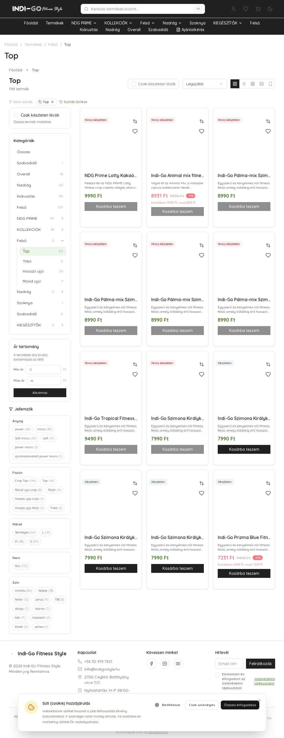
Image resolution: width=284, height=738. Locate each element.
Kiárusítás (89, 29)
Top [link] (35, 69)
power (23, 429)
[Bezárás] (259, 700)
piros (42, 599)
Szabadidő (158, 29)
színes (41, 627)
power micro (26, 447)
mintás (23, 591)
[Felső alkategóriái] (62, 241)
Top (46, 102)
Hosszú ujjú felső (29, 508)
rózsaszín (41, 617)
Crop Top (25, 481)
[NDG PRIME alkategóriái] (62, 218)
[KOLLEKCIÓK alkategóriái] (62, 229)
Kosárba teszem (244, 449)
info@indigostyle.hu (102, 669)
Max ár (19, 380)
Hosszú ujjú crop (29, 499)
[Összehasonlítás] (135, 121)
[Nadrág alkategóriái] (62, 292)
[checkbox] (133, 84)
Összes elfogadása (240, 705)
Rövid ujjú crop (28, 490)
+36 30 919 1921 (98, 661)
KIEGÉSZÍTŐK (225, 23)
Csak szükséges (202, 705)
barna (42, 609)
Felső (145, 23)
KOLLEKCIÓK (116, 23)
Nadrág (170, 23)
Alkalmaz (39, 393)
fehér (22, 599)
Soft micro (25, 438)
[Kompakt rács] (252, 83)
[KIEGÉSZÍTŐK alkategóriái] (62, 325)
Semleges (25, 532)
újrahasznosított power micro (38, 456)
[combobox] (204, 84)
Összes (23, 151)
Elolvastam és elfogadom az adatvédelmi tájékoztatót (248, 681)
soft (48, 438)
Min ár (19, 369)
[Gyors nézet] (135, 154)
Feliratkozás (260, 663)
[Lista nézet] (243, 83)
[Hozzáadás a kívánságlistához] (135, 131)
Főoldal (31, 23)
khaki (21, 627)
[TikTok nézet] (270, 83)
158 (59, 599)
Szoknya (198, 23)
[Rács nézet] (234, 83)
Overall (134, 29)
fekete (46, 591)
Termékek (55, 23)
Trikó (56, 508)
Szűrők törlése (75, 102)
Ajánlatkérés (193, 29)
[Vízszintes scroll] (261, 83)
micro (44, 429)
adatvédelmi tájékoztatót (264, 681)
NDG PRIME (82, 23)
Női (21, 566)
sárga (22, 609)
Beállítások (171, 705)
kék (20, 617)
